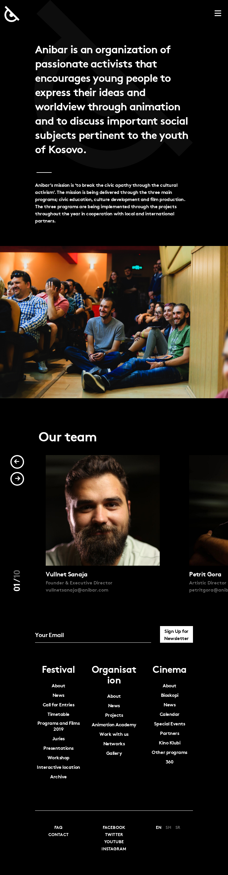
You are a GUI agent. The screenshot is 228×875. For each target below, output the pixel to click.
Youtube (114, 841)
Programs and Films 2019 (58, 726)
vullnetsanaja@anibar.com (77, 589)
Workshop (58, 757)
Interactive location (58, 767)
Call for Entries (58, 704)
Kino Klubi (169, 742)
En (159, 827)
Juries (58, 738)
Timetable (58, 714)
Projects (114, 715)
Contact (58, 834)
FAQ (58, 827)
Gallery (114, 753)
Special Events (169, 723)
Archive (58, 776)
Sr (177, 827)
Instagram (114, 849)
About (58, 685)
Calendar (170, 714)
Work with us (113, 734)
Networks (114, 743)
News (58, 695)
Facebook (114, 827)
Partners (169, 733)
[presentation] (17, 462)
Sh (168, 827)
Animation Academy (114, 724)
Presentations (58, 748)
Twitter (114, 834)
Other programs (169, 752)
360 (170, 761)
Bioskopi (169, 695)
